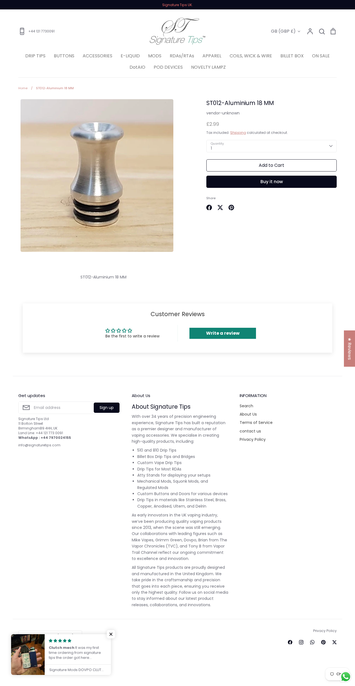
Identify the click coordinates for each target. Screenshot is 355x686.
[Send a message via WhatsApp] (345, 676)
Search (246, 406)
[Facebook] (290, 642)
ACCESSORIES (97, 56)
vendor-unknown (223, 113)
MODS (154, 56)
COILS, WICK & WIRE (251, 56)
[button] (111, 634)
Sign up (107, 407)
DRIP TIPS (35, 56)
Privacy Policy (253, 439)
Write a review (223, 333)
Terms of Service (256, 422)
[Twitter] (334, 642)
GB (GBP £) (283, 31)
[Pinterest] (323, 642)
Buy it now (271, 181)
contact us (250, 431)
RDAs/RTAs (182, 56)
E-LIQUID (130, 56)
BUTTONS (64, 56)
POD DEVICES (168, 67)
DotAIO (137, 67)
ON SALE (321, 56)
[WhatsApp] (312, 642)
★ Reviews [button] (349, 348)
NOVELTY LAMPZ (208, 67)
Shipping (238, 132)
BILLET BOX (292, 56)
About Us (248, 414)
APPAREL (211, 56)
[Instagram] (301, 642)
